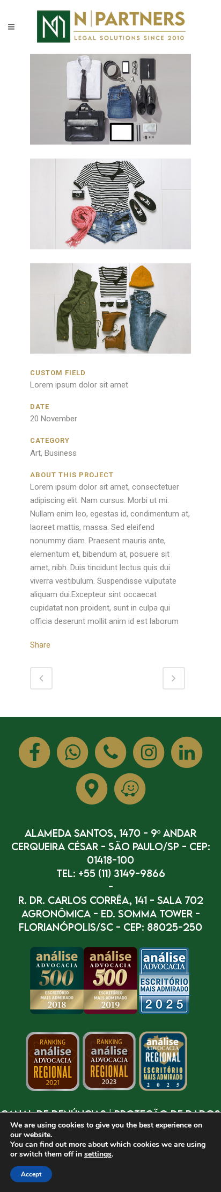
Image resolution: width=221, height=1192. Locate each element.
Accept (31, 1174)
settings (98, 1154)
